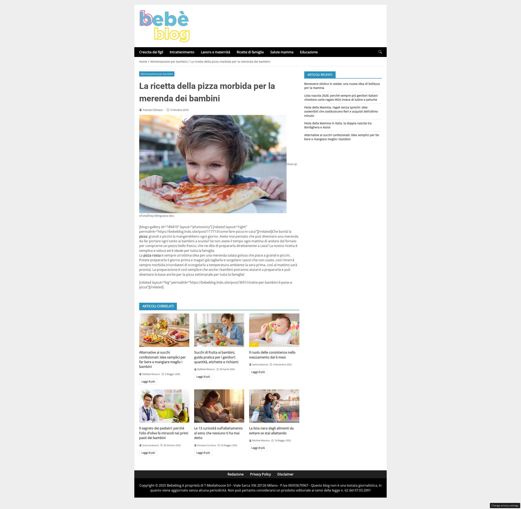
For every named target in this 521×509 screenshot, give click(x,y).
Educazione (309, 52)
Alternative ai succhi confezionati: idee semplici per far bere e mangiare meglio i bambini (162, 359)
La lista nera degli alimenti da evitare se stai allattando (271, 430)
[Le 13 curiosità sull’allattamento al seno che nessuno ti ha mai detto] (219, 406)
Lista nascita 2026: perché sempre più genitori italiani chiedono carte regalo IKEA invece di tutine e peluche (341, 97)
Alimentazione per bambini (156, 74)
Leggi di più (148, 381)
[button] (380, 52)
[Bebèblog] (164, 25)
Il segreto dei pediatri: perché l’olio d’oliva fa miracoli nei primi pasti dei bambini (163, 433)
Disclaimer (285, 474)
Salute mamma (281, 52)
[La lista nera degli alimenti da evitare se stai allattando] (274, 406)
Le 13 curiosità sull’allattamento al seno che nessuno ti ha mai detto (218, 433)
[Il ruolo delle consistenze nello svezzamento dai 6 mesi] (274, 330)
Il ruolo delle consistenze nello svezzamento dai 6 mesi (272, 354)
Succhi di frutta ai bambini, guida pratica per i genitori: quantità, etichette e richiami (216, 357)
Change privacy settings (505, 505)
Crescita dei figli (151, 52)
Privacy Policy (260, 474)
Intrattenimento (182, 52)
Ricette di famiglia (250, 52)
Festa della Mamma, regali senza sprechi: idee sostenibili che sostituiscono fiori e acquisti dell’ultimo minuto (341, 111)
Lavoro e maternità (215, 52)
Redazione (236, 474)
